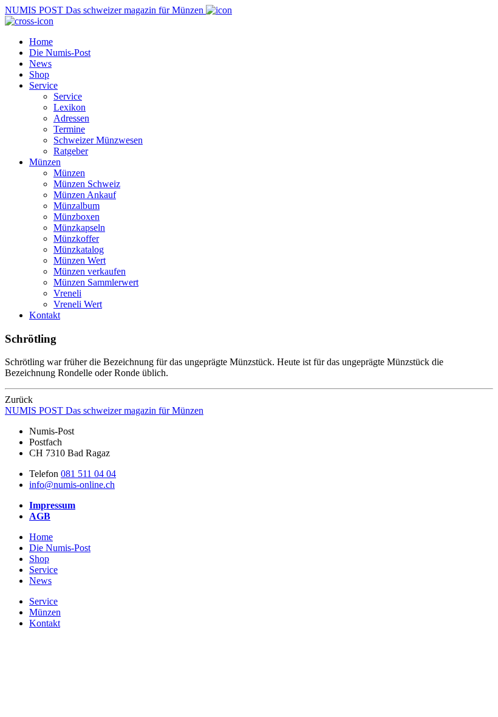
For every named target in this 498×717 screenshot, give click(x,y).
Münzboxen (76, 216)
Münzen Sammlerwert (95, 282)
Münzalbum (76, 206)
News (40, 63)
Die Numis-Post (59, 52)
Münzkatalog (78, 249)
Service (43, 85)
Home (41, 41)
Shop (39, 74)
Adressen (71, 118)
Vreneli (67, 293)
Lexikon (69, 107)
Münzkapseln (79, 227)
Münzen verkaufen (89, 271)
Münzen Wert (79, 260)
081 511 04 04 (88, 473)
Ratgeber (70, 151)
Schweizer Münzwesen (98, 140)
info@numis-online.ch (72, 484)
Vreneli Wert (77, 304)
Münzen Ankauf (84, 195)
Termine (69, 129)
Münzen (45, 162)
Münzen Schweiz (86, 184)
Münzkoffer (76, 238)
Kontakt (44, 315)
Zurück (19, 399)
